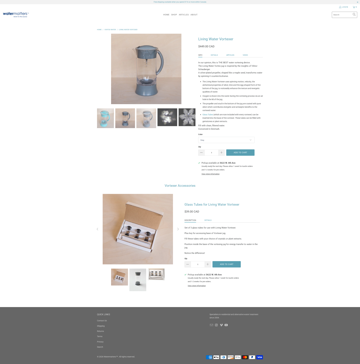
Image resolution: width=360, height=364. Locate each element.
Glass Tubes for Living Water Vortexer (211, 204)
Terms (99, 336)
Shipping (101, 326)
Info (200, 55)
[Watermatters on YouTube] (226, 325)
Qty (199, 147)
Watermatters (110, 357)
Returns (100, 331)
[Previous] (97, 229)
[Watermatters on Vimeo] (221, 325)
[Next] (178, 229)
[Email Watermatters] (212, 325)
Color (200, 134)
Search (100, 347)
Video (245, 55)
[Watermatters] (16, 14)
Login (345, 7)
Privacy (100, 342)
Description (190, 220)
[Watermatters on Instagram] (216, 325)
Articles (230, 55)
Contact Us (102, 320)
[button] (174, 14)
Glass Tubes (207, 114)
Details (214, 55)
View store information (211, 174)
